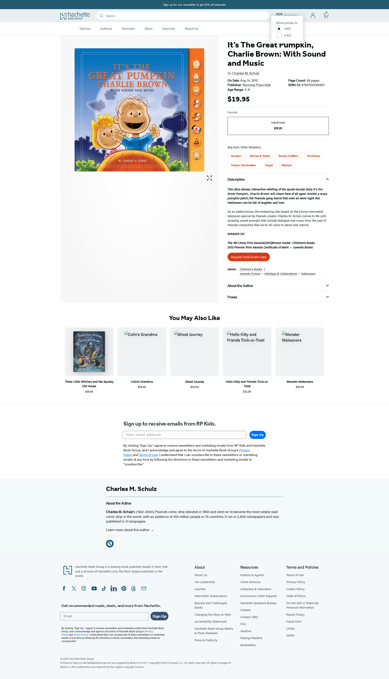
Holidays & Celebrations (280, 273)
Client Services (250, 582)
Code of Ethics (296, 596)
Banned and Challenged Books (210, 605)
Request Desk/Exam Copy (248, 257)
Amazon (236, 156)
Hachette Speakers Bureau (258, 603)
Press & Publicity (205, 640)
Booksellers (248, 645)
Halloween (308, 273)
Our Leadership (204, 582)
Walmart (287, 165)
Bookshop (313, 156)
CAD (287, 35)
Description (236, 179)
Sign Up (257, 435)
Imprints (168, 28)
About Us (191, 28)
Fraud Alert (293, 621)
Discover (128, 28)
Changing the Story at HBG (212, 614)
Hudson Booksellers (243, 165)
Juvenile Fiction (250, 273)
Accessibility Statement (210, 621)
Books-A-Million (288, 156)
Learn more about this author (128, 529)
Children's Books (251, 269)
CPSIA (290, 628)
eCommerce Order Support (258, 596)
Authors (106, 28)
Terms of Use (295, 575)
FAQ (243, 624)
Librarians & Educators (255, 589)
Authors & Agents (252, 575)
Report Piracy (295, 614)
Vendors (245, 631)
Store (149, 28)
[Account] (313, 15)
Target (269, 165)
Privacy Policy (295, 582)
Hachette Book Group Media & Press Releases (213, 630)
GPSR (290, 635)
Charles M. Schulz (245, 73)
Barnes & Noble (260, 156)
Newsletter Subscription (210, 596)
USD (287, 28)
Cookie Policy (295, 589)
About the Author (240, 285)
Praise (232, 296)
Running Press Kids (257, 84)
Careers (245, 610)
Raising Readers (251, 638)
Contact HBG (249, 617)
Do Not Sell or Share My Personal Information (302, 605)
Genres (85, 28)
